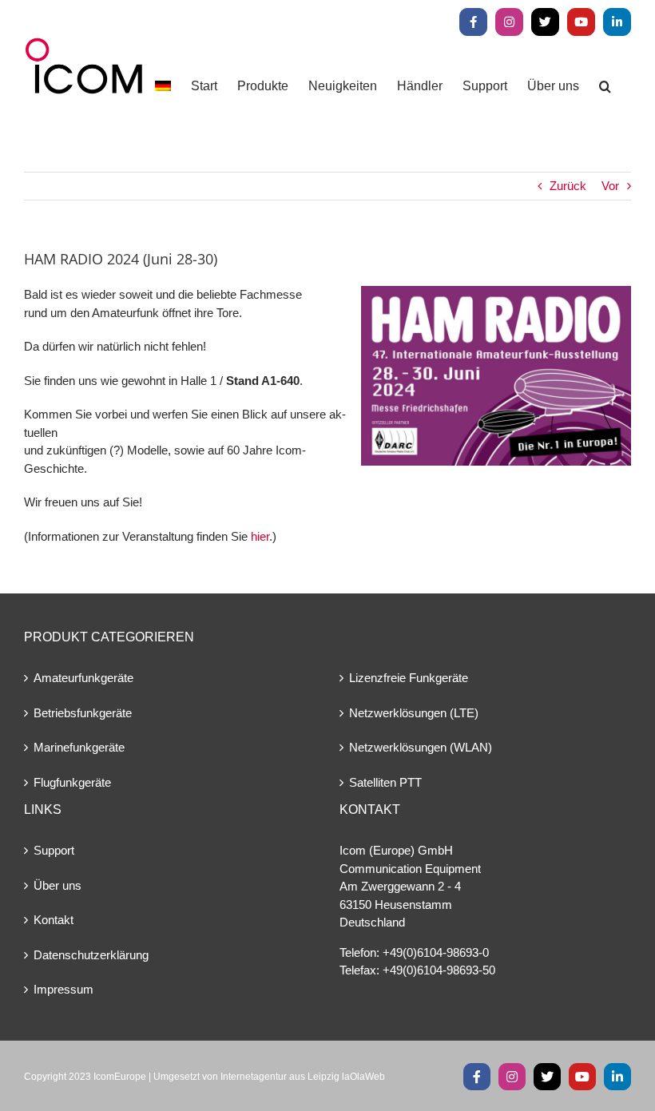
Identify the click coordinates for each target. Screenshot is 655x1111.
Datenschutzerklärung (91, 955)
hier (260, 536)
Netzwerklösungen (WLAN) (420, 747)
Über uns (57, 885)
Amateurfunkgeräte (83, 677)
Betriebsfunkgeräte (83, 713)
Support (54, 850)
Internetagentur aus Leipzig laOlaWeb (302, 1076)
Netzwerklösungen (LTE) (413, 713)
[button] (605, 86)
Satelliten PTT (385, 782)
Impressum (63, 989)
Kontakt (53, 919)
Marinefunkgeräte (79, 747)
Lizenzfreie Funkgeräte (408, 677)
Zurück (568, 185)
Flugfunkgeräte (72, 782)
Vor (610, 185)
